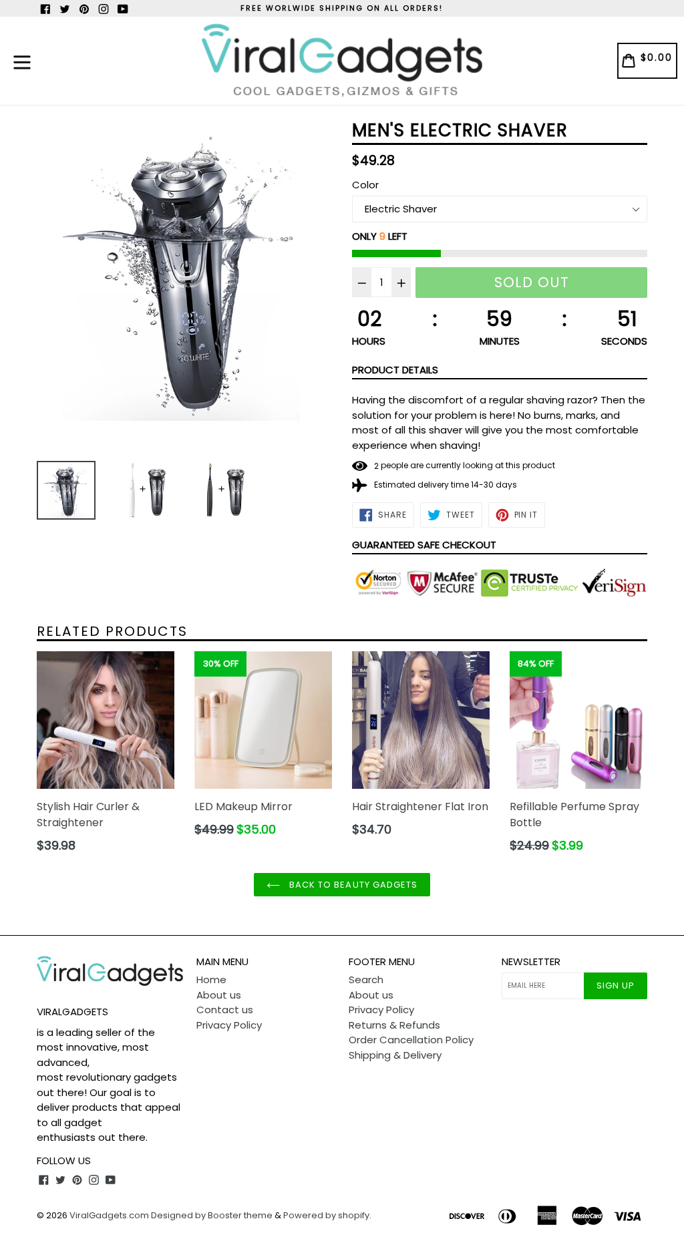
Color (365, 185)
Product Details (395, 370)
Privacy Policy (229, 1025)
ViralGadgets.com (109, 1215)
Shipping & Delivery (395, 1055)
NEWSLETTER (531, 962)
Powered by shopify (326, 1215)
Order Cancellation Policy (411, 1040)
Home (211, 979)
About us (218, 995)
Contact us (224, 1010)
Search (366, 979)
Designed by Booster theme (212, 1215)
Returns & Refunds (394, 1025)
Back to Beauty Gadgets (352, 884)
